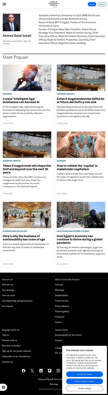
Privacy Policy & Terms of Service (54, 379)
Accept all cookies (84, 374)
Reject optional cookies (84, 381)
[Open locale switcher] (3, 387)
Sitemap (54, 384)
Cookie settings (84, 388)
